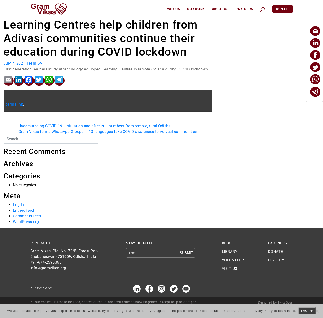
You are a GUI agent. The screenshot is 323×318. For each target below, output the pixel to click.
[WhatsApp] (315, 79)
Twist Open (285, 302)
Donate (282, 9)
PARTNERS (277, 243)
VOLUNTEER (233, 260)
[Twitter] (315, 67)
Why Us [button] (173, 9)
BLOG (227, 243)
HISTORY (276, 260)
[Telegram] (315, 92)
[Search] (101, 137)
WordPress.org (26, 221)
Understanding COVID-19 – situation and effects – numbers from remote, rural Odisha (94, 126)
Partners (244, 9)
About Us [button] (220, 9)
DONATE (275, 251)
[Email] (315, 31)
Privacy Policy (41, 287)
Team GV (34, 63)
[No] (317, 311)
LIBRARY (229, 251)
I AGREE (307, 311)
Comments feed (27, 216)
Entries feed (23, 210)
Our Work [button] (196, 9)
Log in (18, 204)
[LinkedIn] (315, 43)
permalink (14, 104)
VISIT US (229, 268)
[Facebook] (315, 55)
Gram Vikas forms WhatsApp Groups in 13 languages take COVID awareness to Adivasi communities (107, 131)
